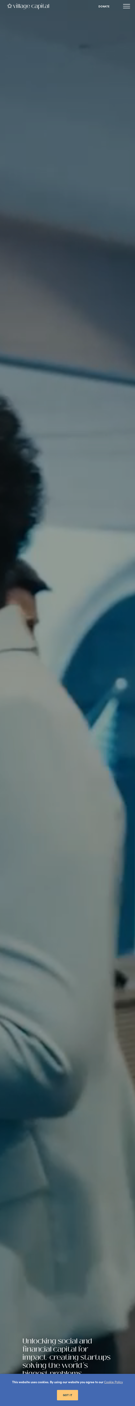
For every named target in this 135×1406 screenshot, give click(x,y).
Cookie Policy (113, 1382)
